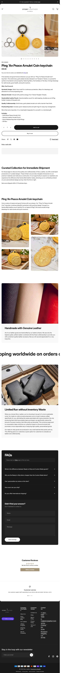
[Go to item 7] (33, 59)
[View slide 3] (32, 596)
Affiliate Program (22, 624)
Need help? (55, 139)
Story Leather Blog (22, 618)
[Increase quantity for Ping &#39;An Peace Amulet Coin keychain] (11, 127)
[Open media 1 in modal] (41, 17)
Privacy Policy (33, 622)
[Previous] (2, 2)
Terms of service (32, 671)
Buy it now (30, 133)
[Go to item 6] (31, 59)
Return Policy (32, 618)
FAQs (16, 460)
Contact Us (34, 612)
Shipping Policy (22, 628)
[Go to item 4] (27, 59)
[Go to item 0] (21, 59)
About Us (23, 614)
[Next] (57, 2)
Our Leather (23, 621)
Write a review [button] (30, 570)
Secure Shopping (23, 632)
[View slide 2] (30, 596)
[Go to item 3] (25, 59)
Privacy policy (25, 671)
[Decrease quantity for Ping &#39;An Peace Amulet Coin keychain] (3, 127)
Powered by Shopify (36, 669)
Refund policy (18, 671)
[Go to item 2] (23, 59)
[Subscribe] (31, 654)
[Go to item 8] (35, 59)
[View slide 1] (28, 596)
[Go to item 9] (37, 59)
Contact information (40, 671)
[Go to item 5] (29, 59)
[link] (44, 626)
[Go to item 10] (38, 59)
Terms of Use (33, 625)
